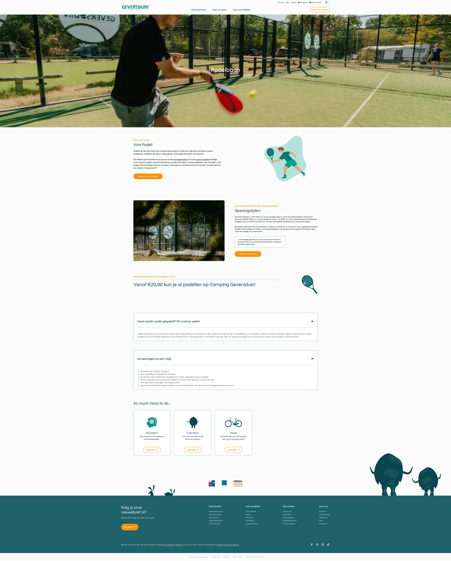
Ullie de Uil (287, 511)
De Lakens (169, 545)
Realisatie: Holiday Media (254, 557)
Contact (293, 2)
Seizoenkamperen (216, 520)
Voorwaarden (214, 523)
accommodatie (203, 159)
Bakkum (179, 545)
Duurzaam (323, 523)
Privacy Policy (215, 557)
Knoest (248, 514)
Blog (287, 2)
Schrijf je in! (128, 527)
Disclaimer (226, 557)
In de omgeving (289, 523)
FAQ (320, 520)
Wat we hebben (242, 10)
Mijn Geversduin (321, 10)
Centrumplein (251, 511)
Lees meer (150, 450)
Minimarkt (249, 517)
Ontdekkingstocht (290, 520)
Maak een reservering (248, 254)
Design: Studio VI (238, 557)
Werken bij (323, 517)
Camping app (324, 514)
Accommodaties (215, 514)
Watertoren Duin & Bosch (227, 545)
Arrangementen (252, 523)
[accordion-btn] (312, 321)
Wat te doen (219, 10)
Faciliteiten (250, 520)
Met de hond (214, 517)
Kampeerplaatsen (216, 511)
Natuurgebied (288, 517)
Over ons (281, 2)
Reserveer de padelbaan (148, 176)
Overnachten (198, 10)
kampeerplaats (180, 159)
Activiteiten (287, 514)
